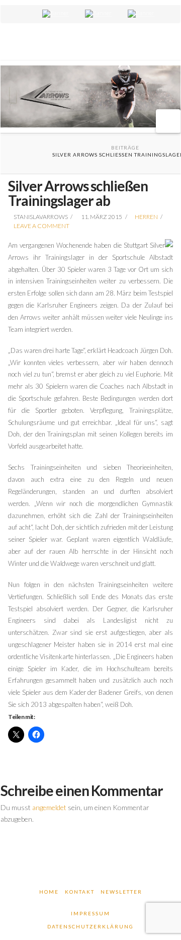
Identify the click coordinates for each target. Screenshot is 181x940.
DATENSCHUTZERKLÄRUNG (90, 926)
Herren (146, 217)
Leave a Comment (41, 226)
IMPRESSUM (90, 913)
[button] (168, 121)
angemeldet (49, 807)
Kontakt (80, 892)
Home (49, 892)
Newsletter (121, 892)
